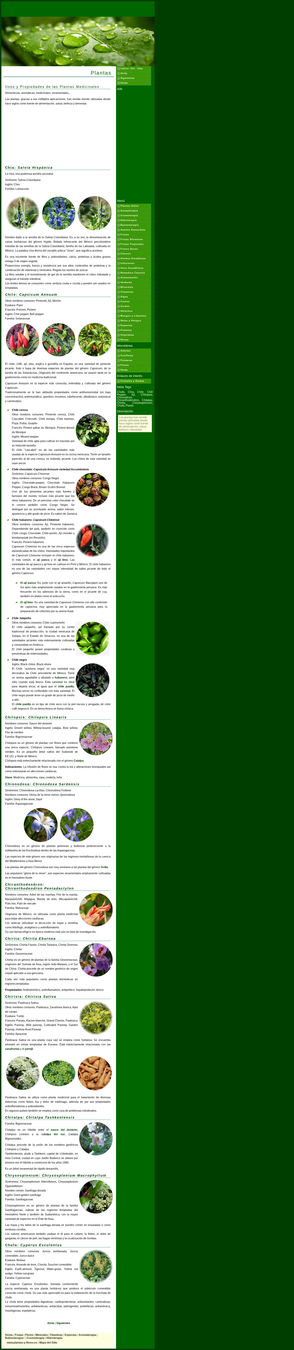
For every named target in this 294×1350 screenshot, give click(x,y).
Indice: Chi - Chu (131, 68)
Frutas (124, 234)
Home (124, 82)
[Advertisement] (78, 9)
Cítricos (125, 253)
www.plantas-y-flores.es (22, 1342)
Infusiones (127, 263)
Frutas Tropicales (132, 244)
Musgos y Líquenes (133, 315)
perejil (29, 1048)
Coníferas (126, 355)
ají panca (43, 559)
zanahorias (12, 1048)
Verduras (126, 282)
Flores (124, 365)
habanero (61, 677)
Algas (124, 296)
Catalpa (79, 760)
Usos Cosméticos (131, 268)
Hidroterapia (128, 220)
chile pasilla (66, 686)
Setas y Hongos (130, 320)
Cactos (125, 301)
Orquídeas (127, 334)
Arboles (125, 350)
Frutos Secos (129, 248)
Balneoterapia (129, 225)
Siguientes (127, 78)
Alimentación (129, 277)
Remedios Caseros (132, 272)
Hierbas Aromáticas (133, 258)
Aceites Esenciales (132, 229)
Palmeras (126, 360)
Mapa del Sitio (48, 1342)
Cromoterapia (129, 215)
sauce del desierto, (64, 1129)
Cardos (125, 306)
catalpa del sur (53, 1134)
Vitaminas (126, 291)
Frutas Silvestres (131, 239)
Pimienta (126, 330)
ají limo (63, 559)
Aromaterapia (129, 210)
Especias (126, 325)
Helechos (126, 311)
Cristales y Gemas (132, 381)
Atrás (123, 73)
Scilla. (105, 867)
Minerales (126, 287)
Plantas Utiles (129, 205)
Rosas (124, 339)
